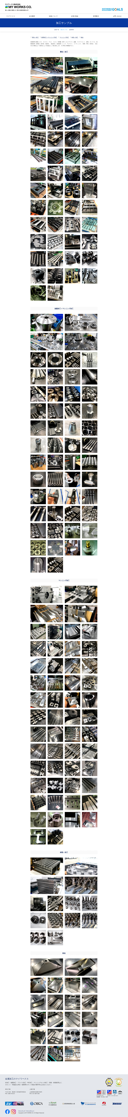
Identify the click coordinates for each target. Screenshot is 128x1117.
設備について (53, 16)
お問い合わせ (117, 16)
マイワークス (10, 16)
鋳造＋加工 (75, 37)
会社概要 (32, 16)
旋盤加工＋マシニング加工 (49, 37)
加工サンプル (64, 29)
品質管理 (71, 29)
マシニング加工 (64, 37)
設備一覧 (56, 29)
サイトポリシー (30, 1111)
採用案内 (96, 16)
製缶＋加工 (35, 37)
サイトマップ (21, 1111)
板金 (82, 37)
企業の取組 (74, 16)
